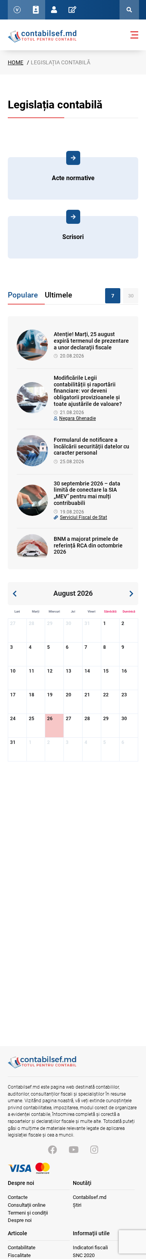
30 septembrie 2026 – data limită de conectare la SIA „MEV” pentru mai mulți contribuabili (87, 493)
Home (15, 62)
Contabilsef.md (89, 1197)
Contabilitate (21, 1247)
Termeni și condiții (28, 1213)
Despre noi (20, 1220)
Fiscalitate (19, 1255)
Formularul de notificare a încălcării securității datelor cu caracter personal (91, 446)
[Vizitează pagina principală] (42, 36)
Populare (23, 294)
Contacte (18, 1197)
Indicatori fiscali (90, 1247)
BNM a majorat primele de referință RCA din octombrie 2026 (88, 545)
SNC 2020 (84, 1255)
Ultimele (58, 294)
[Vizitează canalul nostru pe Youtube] (74, 1150)
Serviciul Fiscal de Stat (83, 517)
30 (131, 296)
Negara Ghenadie (77, 418)
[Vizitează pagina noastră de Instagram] (94, 1150)
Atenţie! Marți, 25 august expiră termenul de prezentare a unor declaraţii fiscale (91, 340)
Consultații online (27, 1205)
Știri (77, 1205)
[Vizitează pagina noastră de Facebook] (52, 1150)
